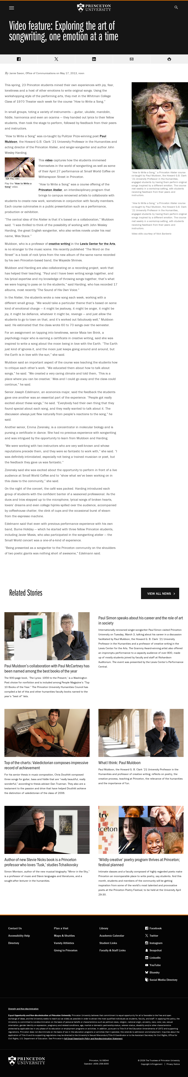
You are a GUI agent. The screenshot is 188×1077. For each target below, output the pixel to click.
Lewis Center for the (97, 244)
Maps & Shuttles (64, 935)
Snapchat (156, 950)
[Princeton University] (26, 1062)
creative (59, 244)
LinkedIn (155, 957)
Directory (13, 943)
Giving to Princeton (65, 950)
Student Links (108, 943)
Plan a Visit (61, 928)
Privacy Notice (173, 1064)
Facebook (156, 928)
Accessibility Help (19, 935)
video (49, 160)
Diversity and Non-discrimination (23, 1008)
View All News (159, 593)
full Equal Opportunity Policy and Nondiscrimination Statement (93, 1038)
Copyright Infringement (151, 1064)
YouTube (155, 965)
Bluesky (155, 972)
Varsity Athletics (64, 943)
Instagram (156, 943)
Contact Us (15, 928)
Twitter (154, 935)
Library (104, 928)
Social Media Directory (163, 980)
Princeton (50, 190)
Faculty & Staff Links (113, 950)
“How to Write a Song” (18, 185)
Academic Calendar (112, 935)
